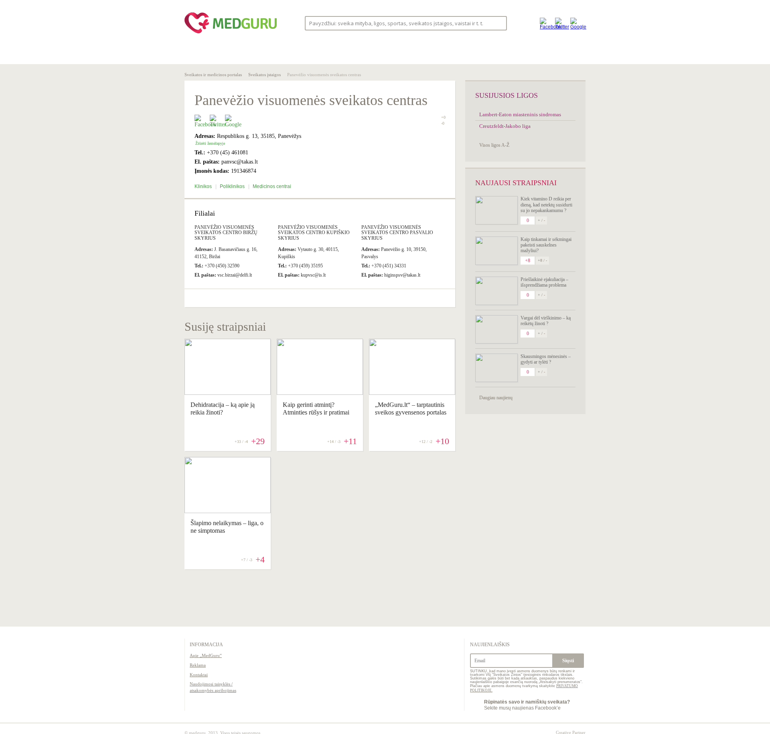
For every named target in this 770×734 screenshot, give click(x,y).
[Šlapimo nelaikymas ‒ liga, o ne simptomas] (227, 511)
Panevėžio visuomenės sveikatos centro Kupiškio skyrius (314, 232)
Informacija (206, 644)
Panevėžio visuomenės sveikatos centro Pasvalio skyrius (397, 232)
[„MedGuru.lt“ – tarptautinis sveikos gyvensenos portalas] (412, 393)
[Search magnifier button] (498, 22)
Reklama (198, 665)
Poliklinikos (233, 186)
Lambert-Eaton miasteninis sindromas (520, 114)
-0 (442, 123)
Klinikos (204, 186)
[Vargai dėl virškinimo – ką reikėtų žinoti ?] (496, 329)
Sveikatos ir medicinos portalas (213, 74)
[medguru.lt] (230, 33)
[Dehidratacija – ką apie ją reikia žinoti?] (227, 393)
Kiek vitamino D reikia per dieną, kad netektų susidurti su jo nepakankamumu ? (546, 204)
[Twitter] (560, 23)
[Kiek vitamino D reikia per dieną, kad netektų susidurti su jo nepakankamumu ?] (496, 210)
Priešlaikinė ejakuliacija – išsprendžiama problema (544, 282)
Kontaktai (199, 674)
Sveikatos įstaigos (264, 74)
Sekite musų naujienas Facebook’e (527, 704)
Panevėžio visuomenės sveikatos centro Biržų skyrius (226, 232)
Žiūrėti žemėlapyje (210, 143)
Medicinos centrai (272, 186)
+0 (443, 117)
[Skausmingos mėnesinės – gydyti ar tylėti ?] (496, 368)
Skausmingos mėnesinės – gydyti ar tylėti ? (546, 359)
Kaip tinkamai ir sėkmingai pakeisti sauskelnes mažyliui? (546, 245)
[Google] (576, 23)
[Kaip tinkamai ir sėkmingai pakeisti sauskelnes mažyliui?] (496, 251)
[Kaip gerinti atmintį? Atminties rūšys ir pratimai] (320, 393)
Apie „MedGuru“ (206, 655)
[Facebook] (545, 23)
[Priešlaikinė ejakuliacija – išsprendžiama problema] (496, 291)
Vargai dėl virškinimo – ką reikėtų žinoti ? (546, 320)
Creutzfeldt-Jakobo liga (505, 126)
